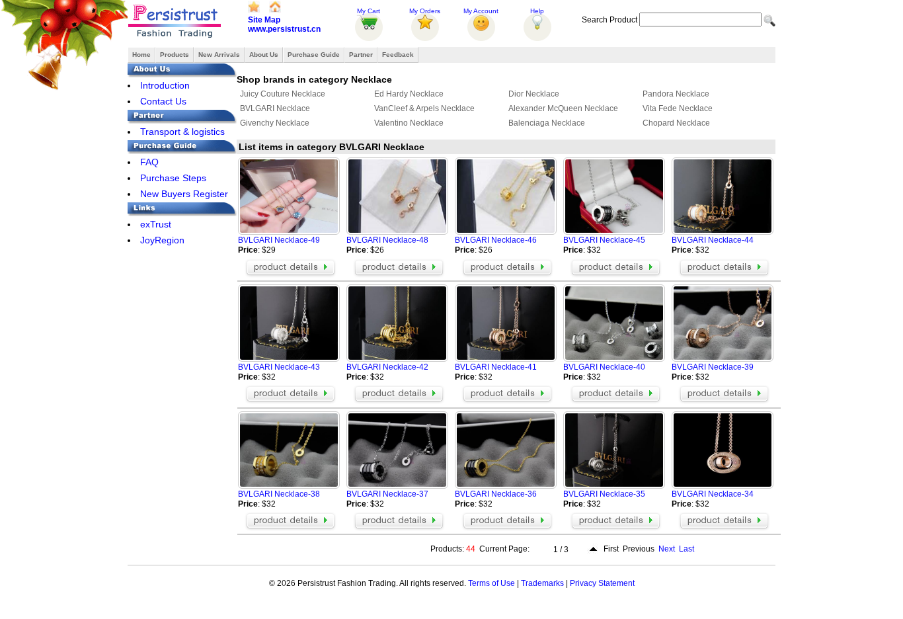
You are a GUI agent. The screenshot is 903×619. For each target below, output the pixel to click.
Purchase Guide (314, 54)
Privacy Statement (602, 583)
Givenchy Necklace (274, 123)
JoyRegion (162, 240)
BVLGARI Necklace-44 (713, 240)
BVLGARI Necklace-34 (713, 494)
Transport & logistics (182, 131)
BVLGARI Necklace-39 (713, 367)
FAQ (149, 162)
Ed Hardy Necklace (409, 94)
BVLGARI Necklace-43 (279, 367)
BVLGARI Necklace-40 (604, 367)
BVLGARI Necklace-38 (279, 494)
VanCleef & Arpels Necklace (424, 108)
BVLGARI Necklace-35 (604, 494)
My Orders (424, 11)
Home (141, 54)
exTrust (155, 224)
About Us (263, 54)
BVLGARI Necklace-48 (387, 240)
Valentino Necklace (409, 123)
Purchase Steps (173, 178)
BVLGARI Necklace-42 (387, 367)
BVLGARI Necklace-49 (279, 240)
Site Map (264, 19)
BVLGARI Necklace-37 (387, 494)
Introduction (165, 85)
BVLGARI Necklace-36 (496, 494)
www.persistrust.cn (284, 29)
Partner (361, 54)
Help (537, 11)
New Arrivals (219, 54)
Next (666, 549)
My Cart (368, 11)
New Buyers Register (184, 193)
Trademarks (542, 583)
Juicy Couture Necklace (282, 94)
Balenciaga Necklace (546, 123)
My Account (480, 11)
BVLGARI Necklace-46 (496, 240)
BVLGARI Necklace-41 (496, 367)
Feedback (398, 54)
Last (686, 549)
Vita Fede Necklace (678, 108)
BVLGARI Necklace (275, 108)
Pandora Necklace (676, 94)
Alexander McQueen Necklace (563, 108)
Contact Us (163, 101)
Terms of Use (491, 583)
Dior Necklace (533, 94)
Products (174, 54)
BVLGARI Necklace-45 (604, 240)
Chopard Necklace (676, 123)
